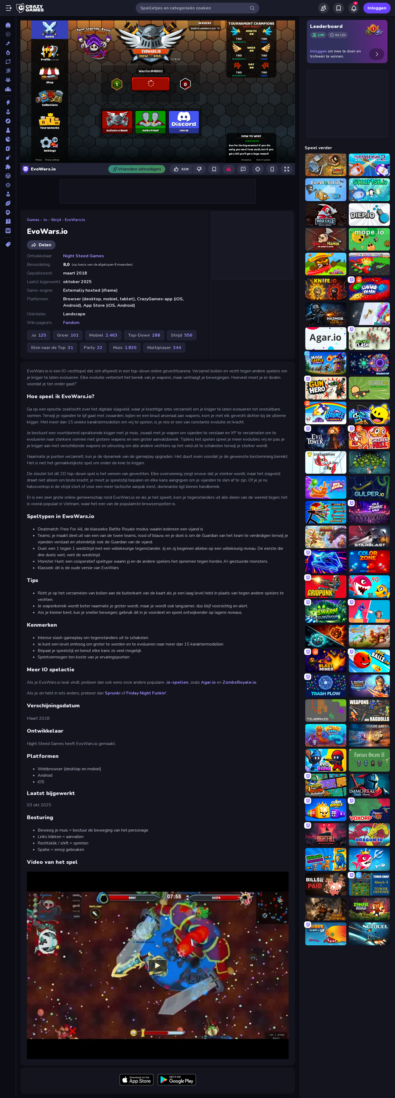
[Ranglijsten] (8, 89)
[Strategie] (8, 212)
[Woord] (8, 230)
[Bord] (8, 130)
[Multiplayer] (8, 79)
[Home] (8, 25)
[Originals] (8, 70)
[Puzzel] (8, 166)
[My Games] (338, 8)
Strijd (56, 219)
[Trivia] (8, 221)
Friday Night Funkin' (146, 693)
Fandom (71, 323)
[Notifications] (353, 8)
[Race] (8, 175)
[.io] (8, 139)
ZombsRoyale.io (239, 682)
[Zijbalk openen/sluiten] (8, 8)
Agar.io (208, 682)
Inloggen (377, 8)
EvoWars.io (75, 219)
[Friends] (323, 8)
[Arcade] (8, 111)
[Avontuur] (8, 121)
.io (45, 219)
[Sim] (8, 194)
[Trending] (8, 52)
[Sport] (8, 203)
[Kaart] (8, 148)
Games (33, 219)
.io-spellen (177, 682)
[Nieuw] (8, 43)
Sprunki (112, 693)
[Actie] (8, 102)
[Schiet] (8, 185)
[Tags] (8, 244)
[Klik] (8, 157)
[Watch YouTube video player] (157, 965)
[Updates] (8, 61)
